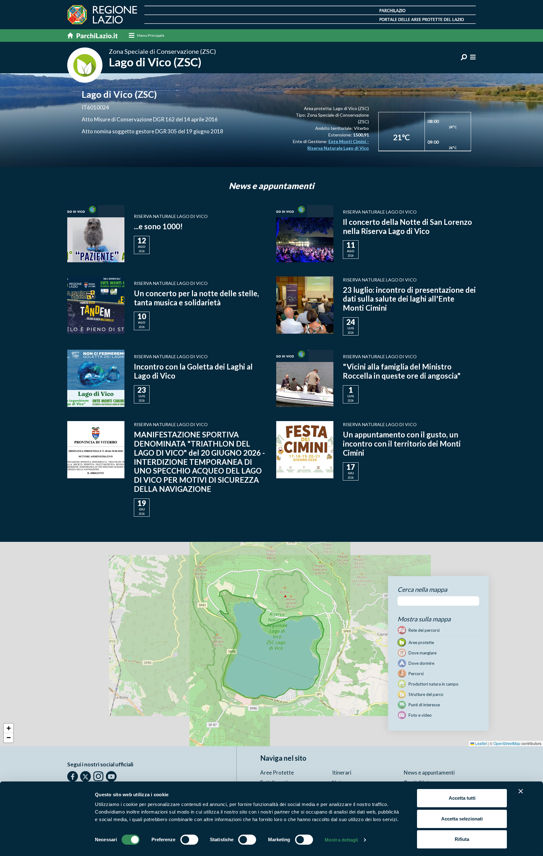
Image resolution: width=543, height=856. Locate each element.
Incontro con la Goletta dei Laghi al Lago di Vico (193, 371)
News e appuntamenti (429, 772)
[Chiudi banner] (520, 791)
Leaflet (480, 743)
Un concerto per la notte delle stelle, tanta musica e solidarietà (196, 298)
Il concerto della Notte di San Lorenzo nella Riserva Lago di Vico (407, 226)
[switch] (189, 840)
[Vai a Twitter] (85, 776)
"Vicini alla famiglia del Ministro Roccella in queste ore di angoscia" (402, 371)
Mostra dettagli (341, 839)
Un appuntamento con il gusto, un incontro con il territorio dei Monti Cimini (402, 443)
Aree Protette (277, 772)
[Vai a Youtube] (111, 776)
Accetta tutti (462, 798)
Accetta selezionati (462, 818)
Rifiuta (462, 839)
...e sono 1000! (158, 226)
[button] (8, 728)
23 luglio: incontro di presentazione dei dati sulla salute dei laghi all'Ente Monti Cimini (409, 299)
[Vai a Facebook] (72, 776)
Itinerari (341, 772)
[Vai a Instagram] (98, 776)
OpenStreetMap (506, 743)
